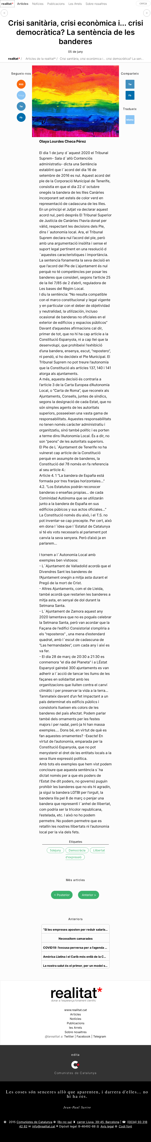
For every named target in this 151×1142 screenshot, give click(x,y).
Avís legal (107, 1126)
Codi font (125, 1126)
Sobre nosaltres (96, 4)
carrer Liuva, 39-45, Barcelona (98, 1122)
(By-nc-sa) (64, 1122)
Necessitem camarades (76, 938)
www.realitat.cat (75, 1010)
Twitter (69, 1036)
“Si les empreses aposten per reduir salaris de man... (76, 929)
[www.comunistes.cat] (75, 1065)
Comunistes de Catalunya (34, 1122)
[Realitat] (75, 1001)
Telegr (21, 95)
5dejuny (55, 850)
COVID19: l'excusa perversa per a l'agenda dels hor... (76, 947)
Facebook (83, 1036)
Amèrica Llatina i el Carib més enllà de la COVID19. (76, 956)
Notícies (37, 4)
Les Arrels (75, 4)
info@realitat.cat (43, 1126)
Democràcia (77, 850)
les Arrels (75, 1027)
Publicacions (56, 4)
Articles (75, 1014)
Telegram (99, 1036)
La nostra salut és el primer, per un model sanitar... (76, 965)
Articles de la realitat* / (41, 58)
